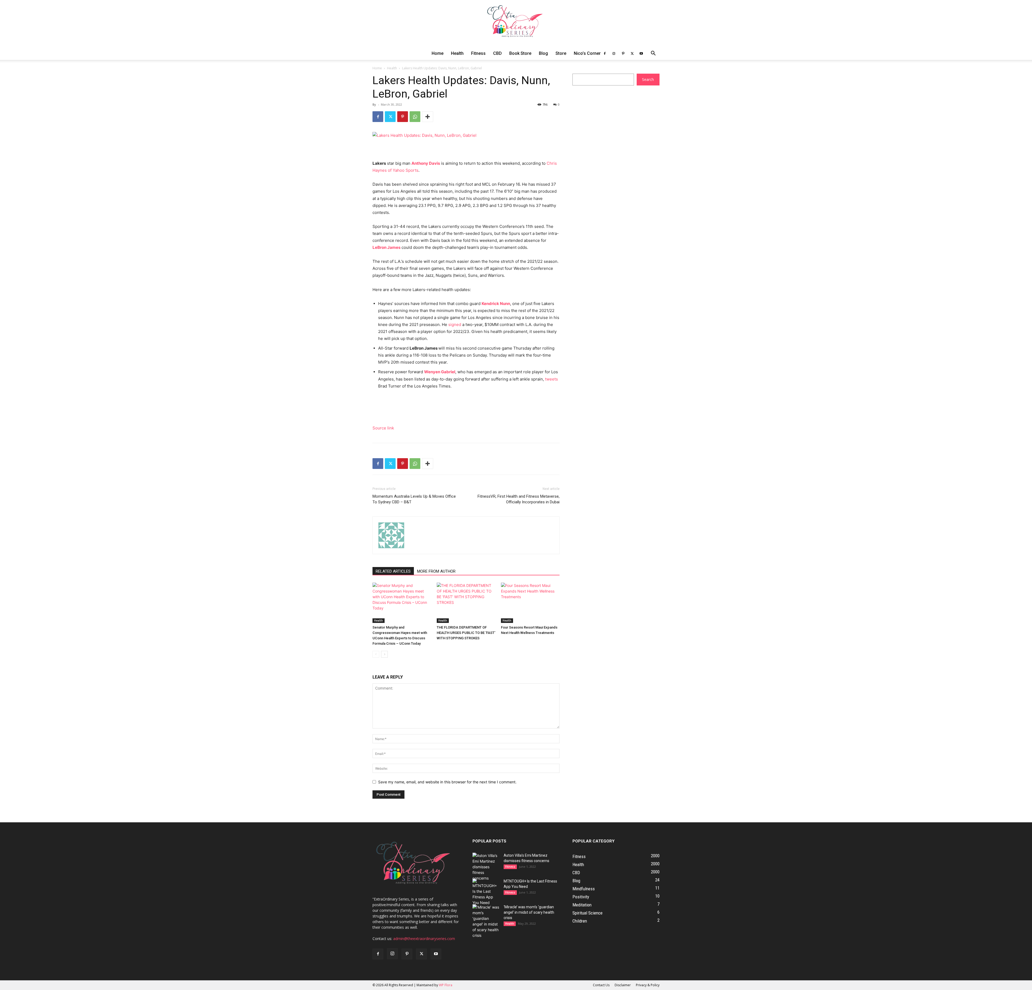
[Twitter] (632, 53)
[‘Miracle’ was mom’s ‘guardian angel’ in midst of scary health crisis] (485, 921)
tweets (551, 379)
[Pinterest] (623, 53)
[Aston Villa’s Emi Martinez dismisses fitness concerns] (485, 867)
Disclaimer (623, 985)
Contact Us (601, 985)
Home (437, 53)
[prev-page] (375, 654)
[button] (653, 53)
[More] (427, 116)
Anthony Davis (425, 163)
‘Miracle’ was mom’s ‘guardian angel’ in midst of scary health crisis (529, 912)
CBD (497, 53)
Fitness (478, 53)
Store (561, 53)
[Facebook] (605, 53)
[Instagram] (614, 53)
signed (454, 324)
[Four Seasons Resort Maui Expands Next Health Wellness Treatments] (530, 603)
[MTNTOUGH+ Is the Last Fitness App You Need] (485, 891)
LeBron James (386, 247)
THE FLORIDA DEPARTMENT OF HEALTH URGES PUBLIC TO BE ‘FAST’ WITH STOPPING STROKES (466, 632)
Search (648, 79)
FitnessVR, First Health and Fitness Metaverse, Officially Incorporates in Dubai (519, 499)
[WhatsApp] (415, 116)
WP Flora (445, 985)
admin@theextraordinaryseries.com (424, 938)
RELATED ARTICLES (393, 571)
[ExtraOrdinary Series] (516, 23)
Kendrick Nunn (496, 303)
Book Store (520, 53)
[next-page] (384, 654)
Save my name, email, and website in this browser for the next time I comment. (447, 782)
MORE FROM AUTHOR (436, 571)
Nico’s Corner (587, 53)
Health (457, 53)
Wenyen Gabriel (439, 371)
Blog (543, 53)
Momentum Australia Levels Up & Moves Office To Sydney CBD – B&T (414, 499)
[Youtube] (641, 53)
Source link (383, 428)
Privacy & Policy (648, 985)
